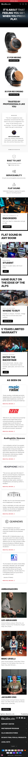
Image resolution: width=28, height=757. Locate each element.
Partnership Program (10, 728)
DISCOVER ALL (6, 709)
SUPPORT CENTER (7, 724)
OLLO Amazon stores (9, 733)
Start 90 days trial (14, 60)
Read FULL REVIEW (8, 459)
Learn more (7, 226)
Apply (5, 271)
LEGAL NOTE (5, 742)
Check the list (8, 321)
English (13, 746)
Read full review (8, 403)
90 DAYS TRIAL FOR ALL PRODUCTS (13, 737)
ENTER (5, 372)
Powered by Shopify (18, 755)
